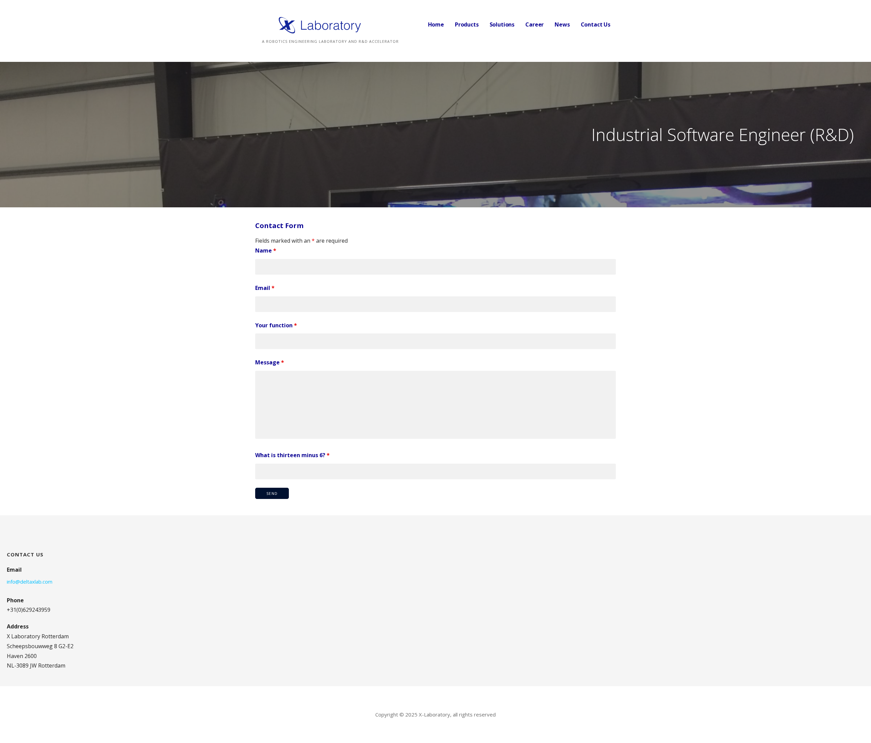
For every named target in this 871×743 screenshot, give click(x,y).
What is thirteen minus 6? (292, 455)
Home (436, 24)
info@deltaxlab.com (29, 581)
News (562, 24)
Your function (276, 325)
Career (534, 24)
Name (265, 250)
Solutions (502, 24)
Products (467, 24)
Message (269, 362)
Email (265, 288)
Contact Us (595, 24)
